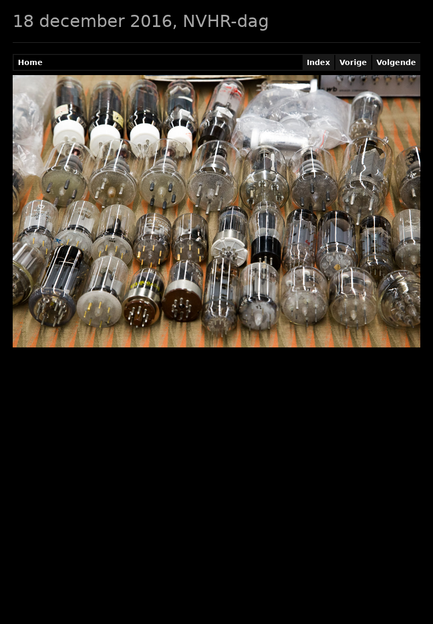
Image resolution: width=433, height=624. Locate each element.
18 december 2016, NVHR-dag (141, 21)
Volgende (396, 62)
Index (318, 62)
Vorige (353, 62)
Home (30, 62)
